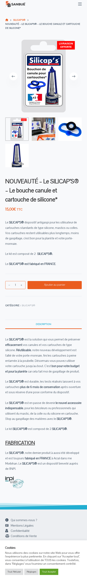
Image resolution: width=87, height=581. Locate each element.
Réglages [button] (31, 571)
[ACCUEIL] (6, 20)
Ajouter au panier (54, 285)
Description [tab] (43, 324)
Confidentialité (20, 531)
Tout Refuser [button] (14, 571)
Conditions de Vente (24, 536)
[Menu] (80, 4)
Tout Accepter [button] (49, 571)
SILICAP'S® (29, 305)
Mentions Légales (22, 526)
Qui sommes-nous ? (24, 520)
